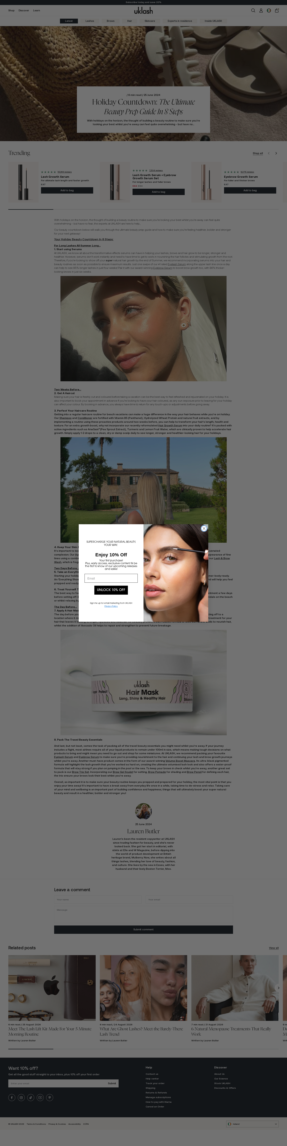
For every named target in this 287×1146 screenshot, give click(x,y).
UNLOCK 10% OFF (111, 590)
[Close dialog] (204, 528)
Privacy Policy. (111, 606)
